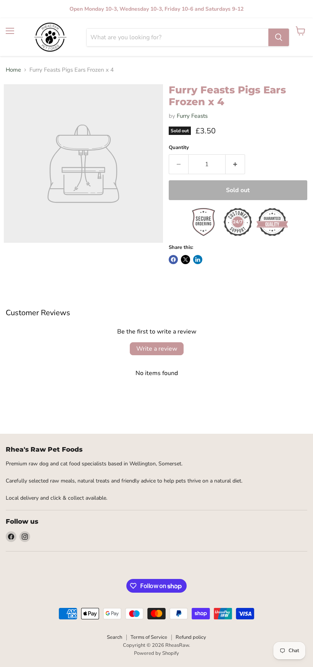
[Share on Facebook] (173, 259)
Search (114, 637)
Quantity (179, 148)
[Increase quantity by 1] (235, 164)
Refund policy (191, 637)
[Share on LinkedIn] (197, 259)
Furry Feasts (192, 116)
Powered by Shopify (156, 653)
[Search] (278, 37)
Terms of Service (149, 637)
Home (13, 70)
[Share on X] (185, 259)
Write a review (156, 349)
